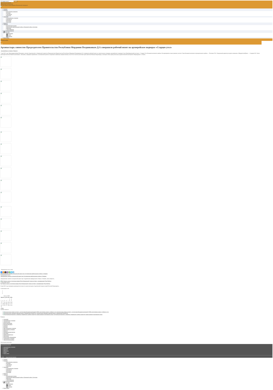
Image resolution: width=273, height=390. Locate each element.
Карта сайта (6, 37)
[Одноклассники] (3, 272)
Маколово (8, 28)
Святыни (5, 24)
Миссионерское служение (9, 328)
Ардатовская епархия (6, 344)
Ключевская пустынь (11, 25)
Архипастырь (6, 321)
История (8, 13)
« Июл (2, 308)
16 (11, 302)
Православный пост (8, 334)
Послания (8, 21)
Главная (5, 9)
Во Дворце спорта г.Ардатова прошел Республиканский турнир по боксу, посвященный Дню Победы (25, 283)
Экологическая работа (8, 339)
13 (6, 302)
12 (4, 302)
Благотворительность (8, 30)
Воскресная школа (7, 324)
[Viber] (7, 272)
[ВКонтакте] (1, 272)
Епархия (5, 10)
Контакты (8, 15)
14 (8, 302)
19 (4, 303)
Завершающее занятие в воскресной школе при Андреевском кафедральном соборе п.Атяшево (23, 276)
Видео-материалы (7, 323)
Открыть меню (4, 40)
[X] (5, 272)
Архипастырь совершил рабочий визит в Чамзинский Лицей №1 (52, 313)
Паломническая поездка (9, 332)
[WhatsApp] (9, 272)
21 (8, 303)
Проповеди (9, 19)
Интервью (8, 20)
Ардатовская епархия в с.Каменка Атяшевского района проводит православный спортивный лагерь (78, 314)
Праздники (6, 336)
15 (10, 302)
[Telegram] (13, 272)
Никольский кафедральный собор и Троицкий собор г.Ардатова (21, 27)
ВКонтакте (6, 350)
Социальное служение (8, 338)
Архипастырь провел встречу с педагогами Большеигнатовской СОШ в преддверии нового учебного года (83, 312)
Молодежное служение (9, 329)
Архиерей (5, 16)
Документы (9, 14)
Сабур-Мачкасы (10, 29)
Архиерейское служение (12, 18)
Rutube (5, 352)
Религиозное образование (9, 337)
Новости (5, 23)
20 (6, 303)
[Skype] (11, 272)
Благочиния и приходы (11, 11)
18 (3, 303)
